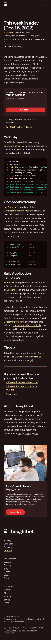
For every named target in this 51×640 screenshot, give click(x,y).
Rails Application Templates (17, 275)
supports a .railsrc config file (27, 326)
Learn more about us (28, 434)
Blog (6, 569)
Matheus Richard (18, 36)
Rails (24, 39)
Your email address (15, 99)
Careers (7, 562)
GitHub (7, 593)
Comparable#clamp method (18, 211)
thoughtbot (8, 33)
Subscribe (25, 110)
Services (7, 541)
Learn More (15, 512)
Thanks (9, 348)
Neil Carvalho (10, 207)
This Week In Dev (12, 39)
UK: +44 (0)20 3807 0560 (33, 628)
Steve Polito (10, 283)
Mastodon (8, 587)
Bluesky (7, 590)
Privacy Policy (9, 633)
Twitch (7, 600)
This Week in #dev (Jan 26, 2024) (22, 383)
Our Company (10, 559)
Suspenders (13, 290)
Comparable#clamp (20, 202)
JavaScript (40, 39)
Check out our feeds (21, 127)
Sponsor (7, 575)
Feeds (6, 603)
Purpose (7, 565)
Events (7, 572)
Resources (8, 547)
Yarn (11, 137)
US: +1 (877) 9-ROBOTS (13, 628)
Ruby (31, 39)
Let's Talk (8, 550)
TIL (5, 42)
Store (6, 578)
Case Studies (9, 544)
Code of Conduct (10, 630)
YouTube (7, 596)
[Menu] (45, 4)
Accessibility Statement (28, 630)
